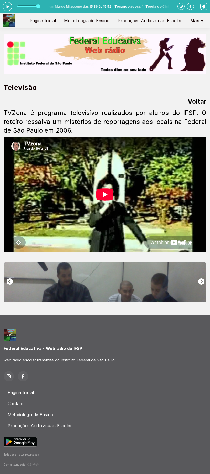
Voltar (197, 101)
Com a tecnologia (15, 464)
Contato (16, 403)
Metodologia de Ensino (86, 20)
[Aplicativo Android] (203, 6)
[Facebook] (190, 6)
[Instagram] (181, 6)
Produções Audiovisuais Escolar (150, 20)
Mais (195, 20)
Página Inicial (43, 20)
